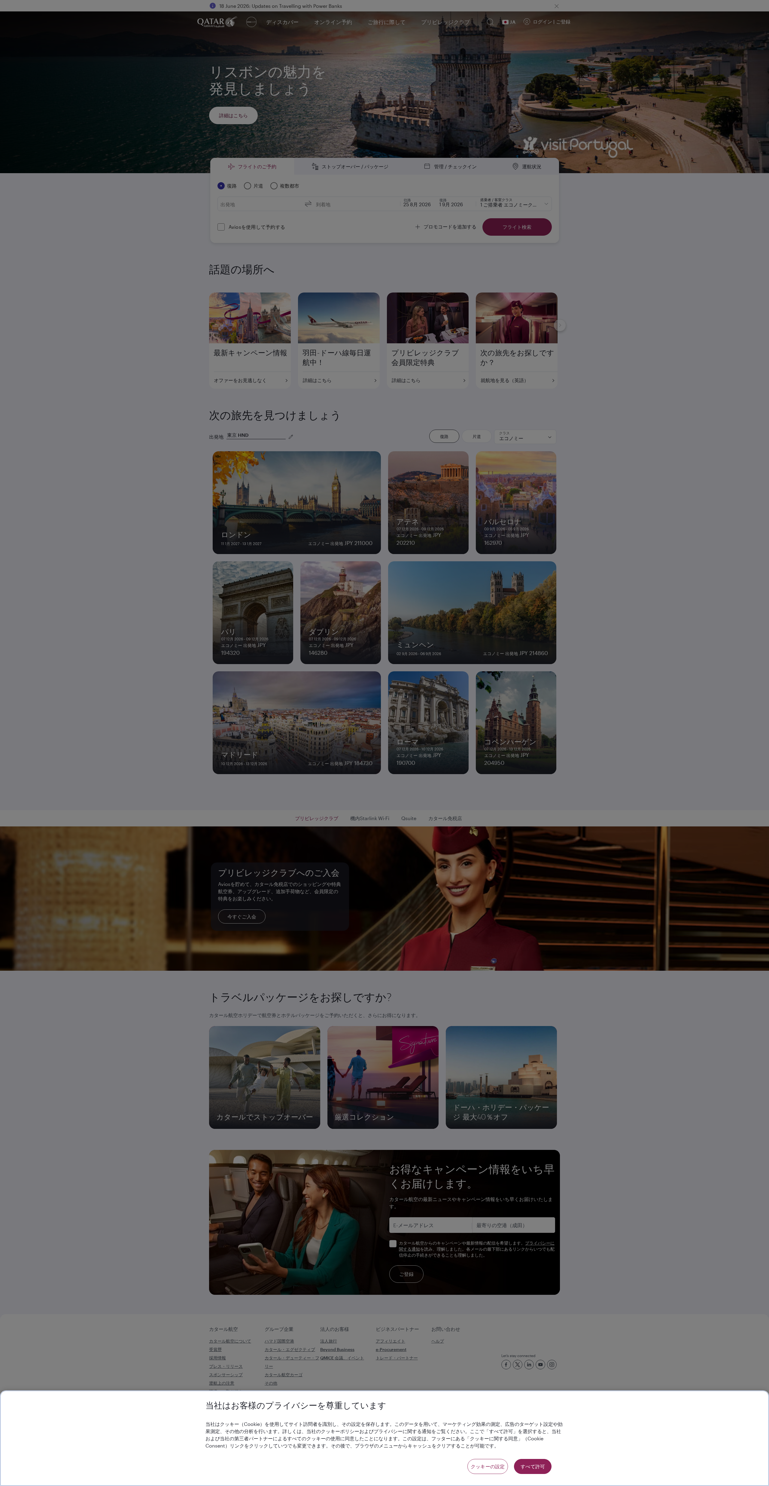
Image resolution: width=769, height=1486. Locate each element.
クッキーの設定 (488, 1466)
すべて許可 (533, 1466)
